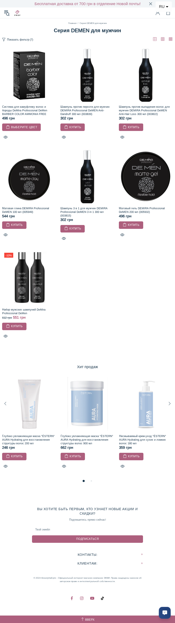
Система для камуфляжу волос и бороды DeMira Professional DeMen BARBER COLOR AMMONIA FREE (24, 110)
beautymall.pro (17, 13)
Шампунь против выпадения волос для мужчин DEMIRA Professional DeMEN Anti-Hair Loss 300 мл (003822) (144, 110)
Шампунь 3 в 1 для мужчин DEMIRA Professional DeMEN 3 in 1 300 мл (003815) (83, 212)
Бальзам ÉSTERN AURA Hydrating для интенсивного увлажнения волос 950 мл (111, 437)
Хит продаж (87, 367)
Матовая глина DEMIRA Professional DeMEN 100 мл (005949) (25, 210)
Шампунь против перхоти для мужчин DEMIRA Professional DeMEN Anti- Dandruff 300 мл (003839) (84, 110)
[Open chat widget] (165, 613)
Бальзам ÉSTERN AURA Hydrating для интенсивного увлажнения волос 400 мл (52, 437)
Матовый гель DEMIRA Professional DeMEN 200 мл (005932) (142, 210)
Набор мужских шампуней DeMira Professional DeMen (23, 311)
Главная (72, 23)
